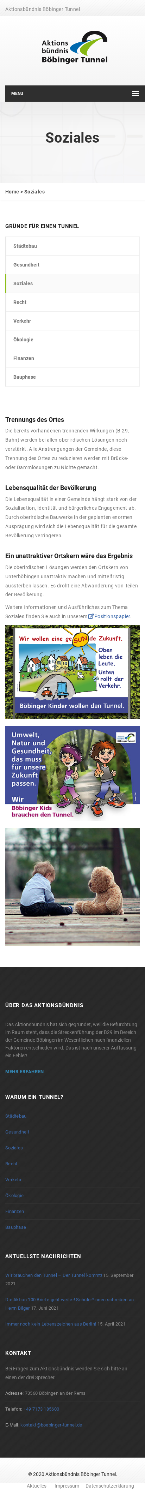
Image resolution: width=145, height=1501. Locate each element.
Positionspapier (112, 616)
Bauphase (24, 377)
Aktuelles (36, 1486)
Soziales (23, 283)
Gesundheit (26, 265)
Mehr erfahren (24, 1071)
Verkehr (22, 321)
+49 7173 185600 (41, 1409)
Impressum (67, 1486)
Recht (19, 302)
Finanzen (23, 358)
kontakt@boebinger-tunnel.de (51, 1425)
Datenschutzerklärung (110, 1486)
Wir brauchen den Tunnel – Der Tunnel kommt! (53, 1275)
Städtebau (25, 246)
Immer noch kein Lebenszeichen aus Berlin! (50, 1324)
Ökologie (23, 339)
